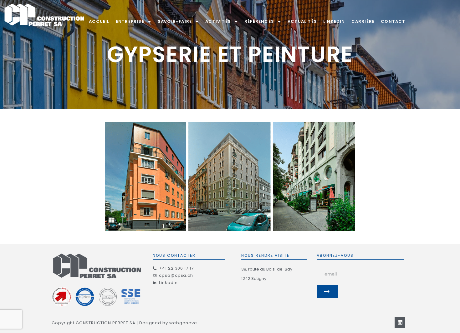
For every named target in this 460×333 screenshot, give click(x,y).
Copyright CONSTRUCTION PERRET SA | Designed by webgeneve (124, 323)
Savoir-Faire (175, 21)
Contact (393, 21)
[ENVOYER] (328, 291)
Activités (218, 21)
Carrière (363, 21)
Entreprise (130, 21)
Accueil (99, 21)
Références (259, 21)
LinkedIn (334, 21)
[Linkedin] (400, 322)
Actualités (302, 21)
